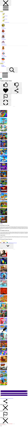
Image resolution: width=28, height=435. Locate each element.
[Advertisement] (14, 108)
